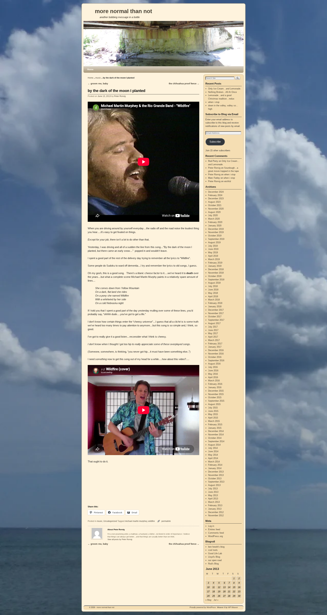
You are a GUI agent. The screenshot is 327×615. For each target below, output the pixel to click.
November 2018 (216, 272)
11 (213, 587)
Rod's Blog (213, 563)
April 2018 (213, 296)
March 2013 (214, 502)
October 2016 (214, 357)
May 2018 (213, 293)
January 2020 (214, 225)
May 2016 (213, 374)
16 (239, 587)
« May (208, 600)
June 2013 (213, 492)
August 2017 (214, 323)
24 (208, 596)
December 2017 (216, 310)
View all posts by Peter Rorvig (119, 539)
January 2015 (214, 428)
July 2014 (213, 448)
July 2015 (213, 407)
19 (219, 591)
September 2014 (216, 441)
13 (224, 587)
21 (229, 591)
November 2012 (216, 515)
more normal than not (123, 11)
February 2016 (215, 384)
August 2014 (214, 444)
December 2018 (216, 269)
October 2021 (214, 205)
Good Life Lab (215, 553)
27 (224, 596)
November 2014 (216, 434)
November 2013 (216, 475)
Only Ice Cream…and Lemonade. (224, 88)
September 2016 (216, 360)
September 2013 (216, 481)
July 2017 (213, 326)
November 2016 (216, 353)
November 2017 (216, 313)
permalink (166, 521)
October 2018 (214, 276)
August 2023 (214, 202)
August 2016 (214, 363)
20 (224, 591)
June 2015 (213, 411)
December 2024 (216, 192)
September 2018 (216, 279)
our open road (215, 560)
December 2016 (216, 350)
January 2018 (214, 306)
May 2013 (213, 495)
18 (213, 591)
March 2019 (214, 259)
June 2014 (213, 451)
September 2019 (216, 239)
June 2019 (213, 249)
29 (234, 596)
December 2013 (216, 471)
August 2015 (214, 404)
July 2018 (213, 286)
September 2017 (216, 320)
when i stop (213, 102)
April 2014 (213, 458)
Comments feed (216, 533)
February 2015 (215, 424)
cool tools (213, 550)
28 (229, 596)
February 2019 (215, 262)
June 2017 (213, 330)
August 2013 (214, 485)
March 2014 (214, 461)
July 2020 (213, 215)
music (98, 78)
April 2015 (213, 417)
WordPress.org (215, 536)
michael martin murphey (136, 521)
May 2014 (213, 455)
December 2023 (216, 198)
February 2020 (215, 222)
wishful (227, 181)
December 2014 (216, 431)
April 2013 (213, 498)
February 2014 (215, 465)
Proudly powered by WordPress (203, 607)
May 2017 (213, 333)
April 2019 (213, 256)
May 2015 (213, 414)
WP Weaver (233, 607)
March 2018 (214, 299)
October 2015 (214, 397)
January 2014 (214, 468)
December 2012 (216, 512)
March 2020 (214, 218)
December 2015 (216, 391)
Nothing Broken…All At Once (222, 92)
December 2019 (216, 229)
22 (234, 591)
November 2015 (216, 394)
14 (229, 587)
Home (90, 69)
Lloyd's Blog (214, 557)
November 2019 (216, 232)
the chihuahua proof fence (184, 83)
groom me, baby (98, 83)
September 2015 (216, 401)
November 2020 (216, 208)
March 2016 (214, 380)
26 (219, 596)
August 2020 (214, 212)
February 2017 (215, 343)
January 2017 (214, 347)
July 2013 (213, 488)
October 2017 (214, 316)
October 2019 (214, 235)
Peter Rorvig (120, 96)
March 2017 (214, 340)
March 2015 (214, 421)
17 (208, 591)
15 (234, 587)
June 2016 (213, 370)
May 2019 (213, 252)
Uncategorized (110, 521)
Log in (211, 526)
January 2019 (214, 266)
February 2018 (215, 303)
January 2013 (214, 509)
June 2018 (213, 289)
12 (219, 587)
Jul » (216, 600)
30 (239, 596)
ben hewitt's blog (216, 547)
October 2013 (214, 478)
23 (239, 591)
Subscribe (215, 141)
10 (208, 587)
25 (213, 596)
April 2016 (213, 377)
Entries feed (214, 529)
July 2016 (213, 367)
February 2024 (215, 195)
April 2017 (213, 337)
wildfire (151, 521)
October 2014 (214, 438)
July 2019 (213, 246)
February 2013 (215, 505)
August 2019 (214, 242)
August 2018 (214, 283)
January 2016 (214, 387)
